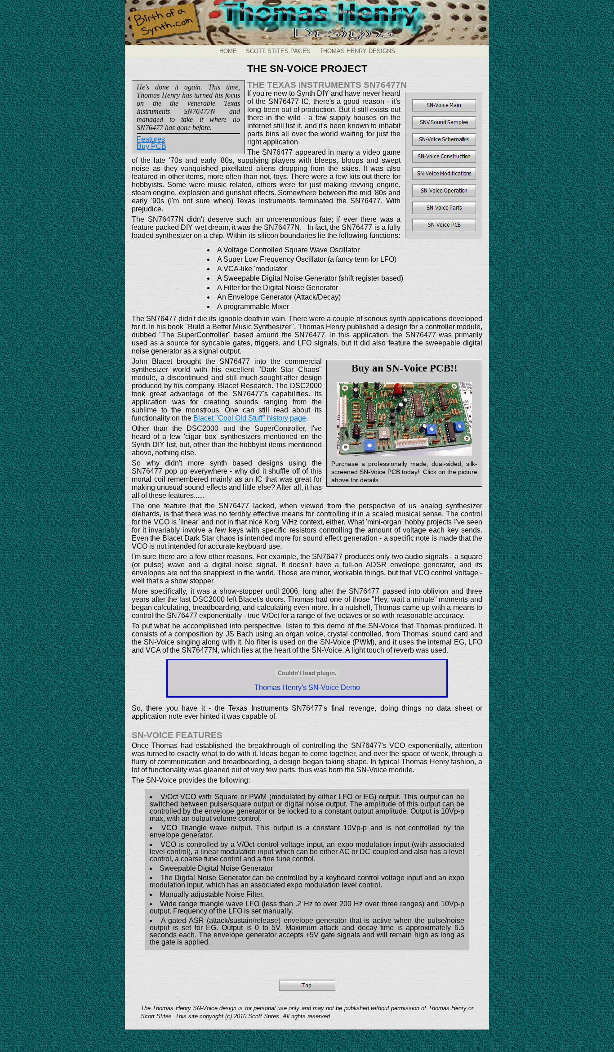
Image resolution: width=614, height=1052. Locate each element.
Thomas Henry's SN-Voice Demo (307, 687)
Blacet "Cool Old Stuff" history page (249, 418)
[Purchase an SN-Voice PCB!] (404, 419)
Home (228, 51)
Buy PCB (151, 146)
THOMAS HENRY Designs (357, 51)
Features (151, 139)
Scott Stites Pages (278, 51)
